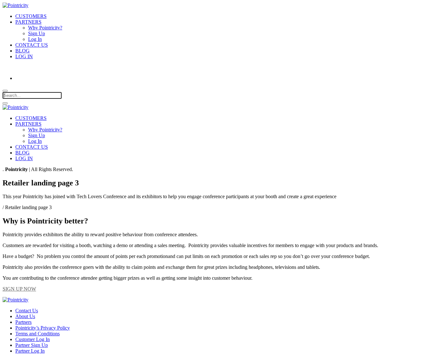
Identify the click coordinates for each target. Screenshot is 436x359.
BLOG (22, 50)
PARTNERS (28, 22)
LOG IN (24, 56)
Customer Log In (32, 339)
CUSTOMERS (31, 16)
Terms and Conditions (37, 333)
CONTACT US (31, 45)
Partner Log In (30, 351)
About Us (25, 316)
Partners (23, 322)
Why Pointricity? (45, 27)
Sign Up (36, 33)
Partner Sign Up (31, 345)
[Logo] (15, 107)
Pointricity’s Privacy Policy (42, 328)
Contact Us (26, 310)
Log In (35, 39)
